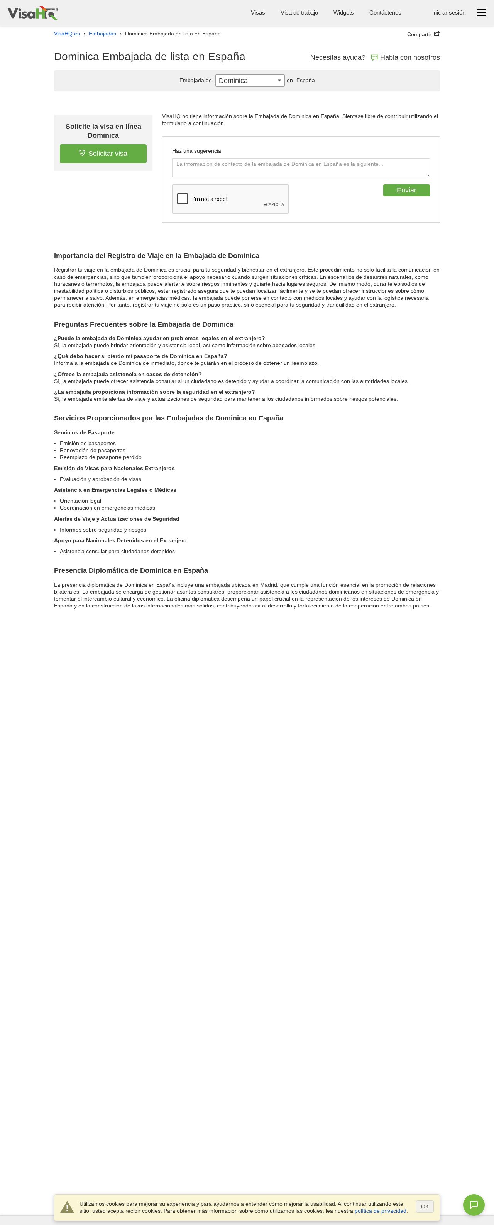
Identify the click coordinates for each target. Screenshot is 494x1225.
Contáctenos (385, 12)
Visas (258, 12)
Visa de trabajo (299, 12)
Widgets (343, 12)
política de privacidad (380, 1211)
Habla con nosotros (410, 57)
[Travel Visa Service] (33, 13)
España (301, 80)
